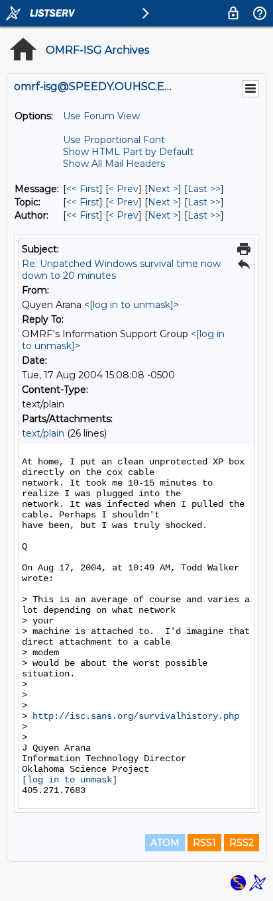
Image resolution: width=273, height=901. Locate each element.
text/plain (43, 433)
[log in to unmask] (131, 305)
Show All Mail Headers (114, 164)
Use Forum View (101, 116)
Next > (163, 189)
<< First (82, 189)
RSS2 (241, 843)
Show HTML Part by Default (128, 152)
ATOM (165, 843)
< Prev (123, 189)
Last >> (204, 189)
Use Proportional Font (114, 140)
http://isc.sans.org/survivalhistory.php (135, 716)
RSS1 (204, 843)
